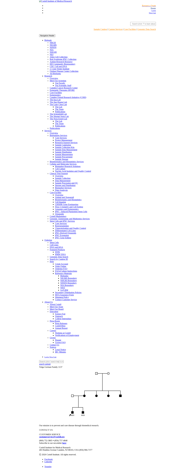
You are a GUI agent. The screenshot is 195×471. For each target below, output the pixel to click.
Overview (54, 78)
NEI (51, 54)
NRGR (53, 43)
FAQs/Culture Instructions (66, 271)
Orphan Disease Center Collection (64, 71)
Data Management (62, 181)
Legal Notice (60, 349)
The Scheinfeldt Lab (58, 114)
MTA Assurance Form (64, 295)
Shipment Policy (62, 297)
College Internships (63, 319)
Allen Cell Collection (59, 57)
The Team (59, 109)
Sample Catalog (100, 29)
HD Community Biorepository (62, 64)
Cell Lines (54, 245)
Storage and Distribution (65, 185)
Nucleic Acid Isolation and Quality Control (73, 171)
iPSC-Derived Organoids (65, 233)
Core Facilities (130, 29)
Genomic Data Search (146, 29)
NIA (52, 50)
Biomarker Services (63, 188)
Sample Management (64, 154)
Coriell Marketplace (58, 216)
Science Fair (60, 314)
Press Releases (61, 323)
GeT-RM (64, 290)
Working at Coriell (63, 333)
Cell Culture (60, 169)
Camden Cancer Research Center (64, 88)
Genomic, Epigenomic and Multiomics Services (70, 219)
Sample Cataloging (63, 145)
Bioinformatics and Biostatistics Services (67, 161)
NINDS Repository (68, 283)
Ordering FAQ (61, 269)
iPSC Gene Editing (63, 238)
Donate (58, 340)
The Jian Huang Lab (58, 102)
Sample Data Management (66, 150)
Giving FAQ (60, 342)
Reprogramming (62, 226)
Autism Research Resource (61, 62)
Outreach (59, 316)
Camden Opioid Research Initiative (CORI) (68, 97)
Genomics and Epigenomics (67, 209)
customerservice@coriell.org (51, 437)
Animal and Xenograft (64, 197)
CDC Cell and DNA (58, 66)
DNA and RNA (56, 247)
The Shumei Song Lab (59, 116)
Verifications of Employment (67, 335)
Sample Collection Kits (64, 147)
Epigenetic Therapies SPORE (62, 90)
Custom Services (115, 29)
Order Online (60, 266)
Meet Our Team (56, 307)
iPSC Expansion (62, 235)
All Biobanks (55, 73)
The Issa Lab (55, 100)
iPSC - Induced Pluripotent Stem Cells (71, 211)
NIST (62, 288)
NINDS (53, 47)
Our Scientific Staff (63, 85)
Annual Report (61, 328)
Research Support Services (66, 142)
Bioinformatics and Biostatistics (68, 200)
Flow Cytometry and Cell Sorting (69, 207)
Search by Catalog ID (59, 259)
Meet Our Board (57, 309)
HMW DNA (60, 254)
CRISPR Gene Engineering (66, 204)
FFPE (57, 252)
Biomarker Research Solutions (68, 166)
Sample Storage (61, 159)
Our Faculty (60, 83)
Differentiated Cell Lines (65, 230)
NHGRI (53, 52)
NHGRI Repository (68, 280)
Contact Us (54, 345)
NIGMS (53, 45)
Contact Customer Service (66, 299)
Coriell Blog (60, 326)
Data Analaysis (61, 190)
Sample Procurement (63, 157)
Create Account (61, 264)
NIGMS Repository (68, 278)
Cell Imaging (60, 202)
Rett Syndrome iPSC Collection (63, 59)
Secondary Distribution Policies (68, 292)
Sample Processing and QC (66, 183)
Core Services (61, 138)
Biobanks (64, 276)
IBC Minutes (60, 352)
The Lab (58, 107)
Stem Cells (54, 242)
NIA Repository (67, 285)
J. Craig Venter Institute (59, 69)
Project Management (63, 140)
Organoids (59, 214)
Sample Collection (62, 178)
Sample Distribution (63, 152)
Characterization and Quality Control (70, 228)
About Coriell (55, 304)
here (64, 443)
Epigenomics (55, 95)
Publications (60, 112)
